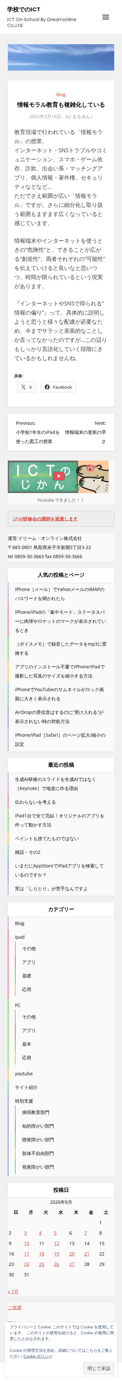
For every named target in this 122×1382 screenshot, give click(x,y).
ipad (20, 937)
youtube (24, 1073)
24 (26, 1264)
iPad (45, 518)
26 (56, 1264)
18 (41, 1254)
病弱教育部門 (35, 1112)
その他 (29, 948)
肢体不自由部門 (38, 1153)
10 (26, 1243)
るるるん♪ (82, 116)
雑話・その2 (27, 852)
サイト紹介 (26, 1087)
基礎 (26, 976)
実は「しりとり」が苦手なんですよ (51, 888)
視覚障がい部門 (38, 1167)
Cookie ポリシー (37, 1356)
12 (56, 1243)
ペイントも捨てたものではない (47, 838)
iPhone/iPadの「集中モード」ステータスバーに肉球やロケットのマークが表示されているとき (60, 621)
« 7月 (13, 1291)
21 (86, 1254)
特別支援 (24, 1101)
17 (26, 1254)
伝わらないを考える (35, 802)
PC (17, 1005)
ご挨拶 (14, 1307)
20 (72, 1254)
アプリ (29, 962)
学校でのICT (23, 9)
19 (56, 1254)
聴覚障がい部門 (38, 1139)
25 (41, 1264)
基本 (26, 1044)
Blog (61, 94)
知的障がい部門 (38, 1126)
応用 (26, 989)
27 (72, 1264)
